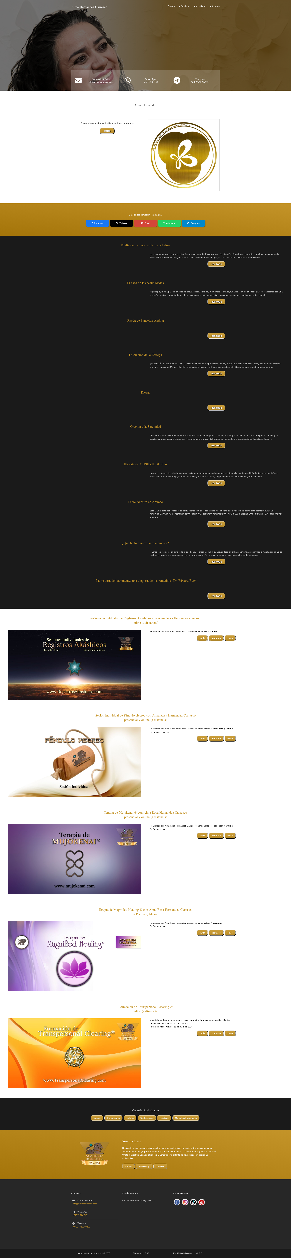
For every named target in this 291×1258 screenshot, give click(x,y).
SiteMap (137, 1253)
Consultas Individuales (186, 1118)
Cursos (97, 1118)
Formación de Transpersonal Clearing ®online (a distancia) (146, 1008)
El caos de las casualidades (145, 282)
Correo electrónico (101, 79)
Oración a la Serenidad (145, 426)
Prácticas (164, 1118)
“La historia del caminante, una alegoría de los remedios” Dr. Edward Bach (145, 580)
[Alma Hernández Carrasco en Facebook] (177, 1202)
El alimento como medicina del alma (145, 245)
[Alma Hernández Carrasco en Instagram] (185, 1202)
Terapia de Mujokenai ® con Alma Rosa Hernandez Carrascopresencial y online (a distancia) (145, 814)
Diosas (145, 392)
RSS (147, 1253)
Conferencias (146, 1118)
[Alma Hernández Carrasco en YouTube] (201, 1202)
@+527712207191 (200, 82)
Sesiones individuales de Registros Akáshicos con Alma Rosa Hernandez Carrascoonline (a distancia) (145, 620)
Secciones (185, 6)
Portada (171, 6)
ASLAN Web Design (182, 1253)
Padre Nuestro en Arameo (145, 501)
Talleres (130, 1118)
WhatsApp (150, 79)
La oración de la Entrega (145, 354)
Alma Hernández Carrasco (89, 7)
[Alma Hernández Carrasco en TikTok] (193, 1202)
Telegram (200, 79)
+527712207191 (150, 82)
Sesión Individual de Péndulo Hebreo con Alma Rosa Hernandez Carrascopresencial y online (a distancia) (145, 717)
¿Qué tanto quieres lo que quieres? (145, 543)
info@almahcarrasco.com (101, 82)
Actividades (201, 6)
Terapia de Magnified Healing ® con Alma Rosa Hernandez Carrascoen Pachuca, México (145, 911)
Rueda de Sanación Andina (145, 320)
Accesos (216, 6)
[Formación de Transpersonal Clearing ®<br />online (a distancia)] (74, 1053)
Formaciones (113, 1118)
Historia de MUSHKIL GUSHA (145, 464)
